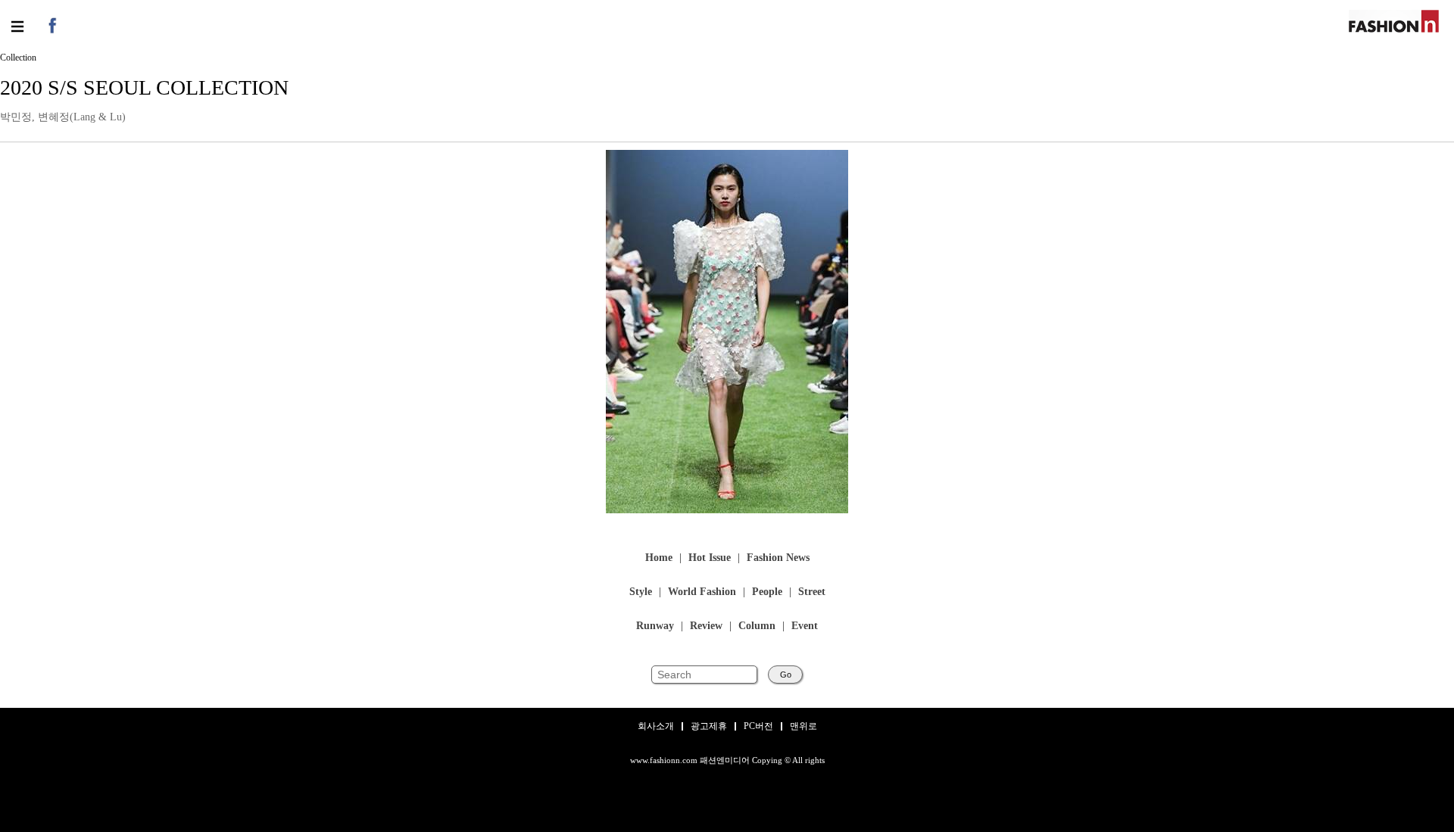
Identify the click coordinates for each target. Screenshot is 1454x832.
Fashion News (778, 558)
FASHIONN (1394, 21)
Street (811, 592)
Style (640, 592)
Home (658, 558)
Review (706, 626)
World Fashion (702, 592)
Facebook (51, 24)
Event (804, 626)
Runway (655, 626)
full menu (17, 26)
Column (756, 626)
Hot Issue (709, 558)
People (767, 592)
